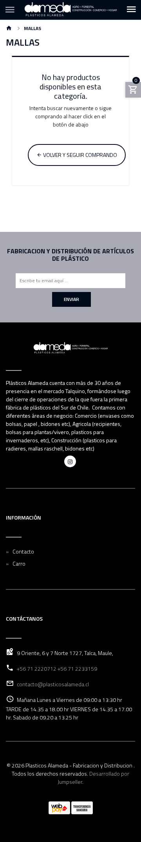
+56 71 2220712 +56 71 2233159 (57, 668)
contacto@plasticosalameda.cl (53, 684)
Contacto (23, 551)
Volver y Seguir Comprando (79, 155)
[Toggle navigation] (131, 10)
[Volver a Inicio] (9, 28)
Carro (19, 563)
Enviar (71, 299)
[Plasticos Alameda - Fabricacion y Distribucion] (70, 10)
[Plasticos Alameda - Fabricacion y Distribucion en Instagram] (70, 461)
